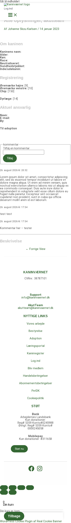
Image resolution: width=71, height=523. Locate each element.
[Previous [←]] (4, 492)
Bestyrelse (35, 331)
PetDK (36, 390)
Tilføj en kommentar (16, 148)
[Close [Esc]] (4, 487)
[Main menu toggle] (13, 15)
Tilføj (10, 158)
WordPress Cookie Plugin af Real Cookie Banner (31, 521)
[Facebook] (31, 470)
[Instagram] (40, 470)
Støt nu (19, 448)
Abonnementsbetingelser (35, 383)
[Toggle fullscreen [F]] (21, 487)
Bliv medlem (35, 368)
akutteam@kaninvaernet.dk (35, 308)
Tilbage (14, 516)
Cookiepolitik (35, 398)
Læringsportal (36, 346)
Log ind (35, 361)
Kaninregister (35, 353)
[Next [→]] (13, 492)
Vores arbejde (36, 323)
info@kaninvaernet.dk (35, 297)
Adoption (36, 338)
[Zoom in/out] (30, 487)
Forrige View (35, 249)
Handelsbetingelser (35, 376)
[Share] (13, 487)
